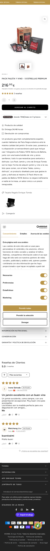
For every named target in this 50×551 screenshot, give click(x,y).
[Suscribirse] (46, 491)
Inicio (4, 74)
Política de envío (11, 543)
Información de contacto (28, 543)
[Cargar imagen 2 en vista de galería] (28, 66)
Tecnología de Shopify (16, 537)
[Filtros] (4, 375)
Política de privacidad (17, 540)
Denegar (25, 322)
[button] (8, 93)
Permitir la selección (25, 315)
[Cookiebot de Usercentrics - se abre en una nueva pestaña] (36, 227)
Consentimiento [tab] (9, 234)
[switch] (43, 283)
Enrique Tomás (16, 534)
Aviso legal (44, 543)
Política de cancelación (26, 546)
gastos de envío (21, 89)
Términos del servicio (35, 540)
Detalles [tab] (23, 234)
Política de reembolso (34, 537)
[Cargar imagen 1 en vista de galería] (22, 66)
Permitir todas (25, 308)
